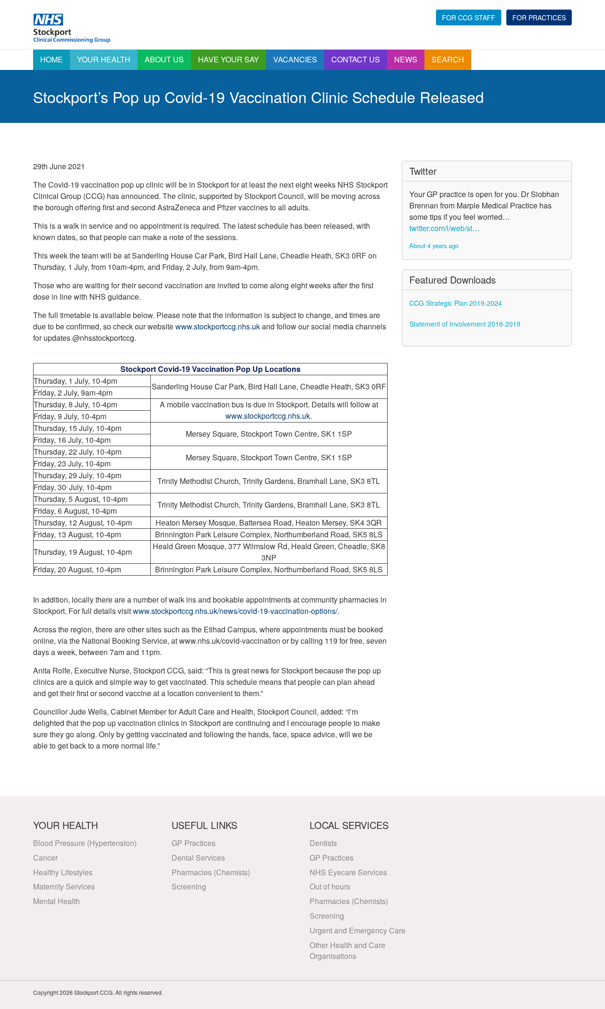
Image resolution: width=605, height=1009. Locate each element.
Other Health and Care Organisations (347, 950)
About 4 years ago (433, 245)
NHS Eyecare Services (348, 872)
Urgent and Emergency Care (358, 930)
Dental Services (198, 857)
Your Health (103, 59)
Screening (189, 886)
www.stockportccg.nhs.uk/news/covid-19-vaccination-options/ (235, 610)
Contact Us (355, 59)
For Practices (539, 17)
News (405, 59)
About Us (164, 59)
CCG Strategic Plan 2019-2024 (455, 303)
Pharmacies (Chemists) (211, 872)
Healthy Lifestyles (63, 872)
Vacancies (295, 59)
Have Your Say (228, 59)
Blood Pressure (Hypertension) (85, 842)
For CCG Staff (468, 17)
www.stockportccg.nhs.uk (217, 326)
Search (448, 59)
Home (51, 59)
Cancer (45, 857)
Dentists (323, 842)
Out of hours (330, 886)
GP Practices (194, 842)
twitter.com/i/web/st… (444, 228)
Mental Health (56, 901)
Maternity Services (64, 886)
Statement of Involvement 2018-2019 (464, 323)
